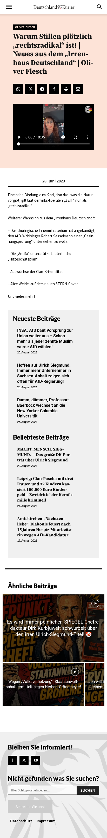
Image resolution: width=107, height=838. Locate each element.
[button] (9, 7)
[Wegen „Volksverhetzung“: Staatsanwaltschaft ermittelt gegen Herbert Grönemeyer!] (43, 684)
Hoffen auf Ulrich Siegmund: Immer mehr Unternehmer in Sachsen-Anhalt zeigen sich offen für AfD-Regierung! (44, 373)
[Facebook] (54, 89)
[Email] (78, 89)
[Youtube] (35, 760)
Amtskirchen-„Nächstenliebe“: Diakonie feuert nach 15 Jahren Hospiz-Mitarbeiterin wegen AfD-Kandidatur (44, 526)
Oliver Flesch (25, 27)
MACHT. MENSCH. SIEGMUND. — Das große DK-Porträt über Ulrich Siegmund (44, 455)
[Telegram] (42, 89)
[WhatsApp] (18, 89)
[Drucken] (66, 89)
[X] (30, 89)
